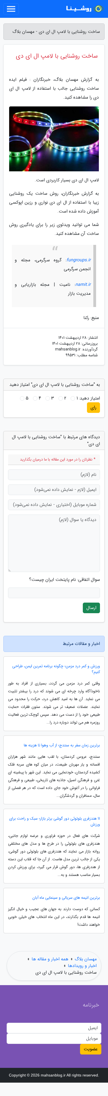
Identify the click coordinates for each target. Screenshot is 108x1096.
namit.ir (83, 284)
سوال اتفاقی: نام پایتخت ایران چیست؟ (64, 579)
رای (93, 407)
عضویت (91, 1049)
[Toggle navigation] (11, 8)
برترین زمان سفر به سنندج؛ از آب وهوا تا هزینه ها (62, 745)
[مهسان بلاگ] (84, 9)
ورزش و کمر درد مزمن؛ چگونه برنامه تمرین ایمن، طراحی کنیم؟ (56, 669)
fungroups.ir (78, 260)
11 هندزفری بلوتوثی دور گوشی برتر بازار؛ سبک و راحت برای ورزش (54, 821)
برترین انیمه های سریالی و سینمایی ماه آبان (66, 898)
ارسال (91, 607)
